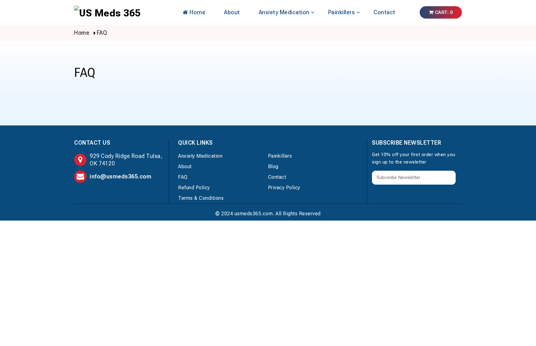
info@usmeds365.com (120, 176)
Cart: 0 (443, 12)
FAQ (183, 177)
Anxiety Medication (284, 12)
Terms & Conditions (201, 198)
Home (197, 12)
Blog (273, 166)
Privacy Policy (284, 188)
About (232, 12)
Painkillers (341, 12)
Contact (384, 12)
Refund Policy (194, 188)
